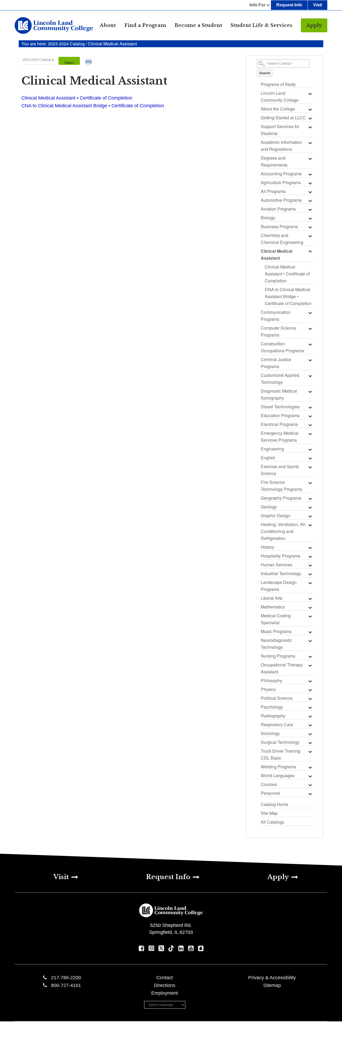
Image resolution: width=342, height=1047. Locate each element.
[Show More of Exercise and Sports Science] (309, 467)
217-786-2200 (66, 977)
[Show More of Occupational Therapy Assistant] (309, 665)
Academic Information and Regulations (281, 145)
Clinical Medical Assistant (276, 254)
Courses (269, 784)
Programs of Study (278, 84)
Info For (257, 5)
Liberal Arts (271, 598)
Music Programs (276, 631)
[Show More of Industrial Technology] (309, 574)
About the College (278, 109)
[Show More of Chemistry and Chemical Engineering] (309, 236)
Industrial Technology (281, 573)
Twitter (161, 948)
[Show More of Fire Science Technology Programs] (309, 483)
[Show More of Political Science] (309, 699)
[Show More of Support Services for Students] (309, 127)
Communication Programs (276, 315)
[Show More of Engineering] (309, 449)
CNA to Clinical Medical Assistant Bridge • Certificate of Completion (288, 296)
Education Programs (280, 415)
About (108, 25)
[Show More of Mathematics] (309, 607)
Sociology (270, 733)
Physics (268, 689)
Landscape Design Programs (279, 585)
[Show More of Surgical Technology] (309, 743)
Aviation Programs (278, 209)
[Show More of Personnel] (309, 794)
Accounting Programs (281, 174)
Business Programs (279, 226)
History (267, 547)
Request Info (289, 5)
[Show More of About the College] (309, 109)
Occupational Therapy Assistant (282, 668)
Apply (314, 25)
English (268, 458)
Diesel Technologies (280, 407)
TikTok (171, 948)
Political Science (277, 698)
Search (264, 73)
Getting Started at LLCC (283, 117)
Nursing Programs (278, 656)
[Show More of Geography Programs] (309, 499)
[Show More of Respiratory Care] (309, 725)
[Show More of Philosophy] (309, 681)
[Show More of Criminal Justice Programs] (309, 360)
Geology (269, 507)
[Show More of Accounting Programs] (309, 174)
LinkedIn (181, 948)
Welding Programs (278, 767)
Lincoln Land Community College (279, 96)
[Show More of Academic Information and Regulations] (309, 143)
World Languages (277, 775)
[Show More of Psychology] (309, 708)
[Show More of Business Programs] (309, 227)
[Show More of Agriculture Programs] (309, 183)
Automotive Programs (281, 200)
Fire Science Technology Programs (281, 485)
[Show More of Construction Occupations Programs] (309, 344)
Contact (164, 977)
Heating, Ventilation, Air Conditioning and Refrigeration (283, 531)
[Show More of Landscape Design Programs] (309, 583)
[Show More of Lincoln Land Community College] (309, 94)
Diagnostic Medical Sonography (279, 394)
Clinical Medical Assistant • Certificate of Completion (287, 274)
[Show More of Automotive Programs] (309, 201)
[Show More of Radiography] (309, 716)
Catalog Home (274, 804)
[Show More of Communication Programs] (309, 313)
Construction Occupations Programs (282, 347)
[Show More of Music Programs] (309, 632)
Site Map (269, 813)
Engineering (272, 449)
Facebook (141, 948)
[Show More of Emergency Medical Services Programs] (309, 434)
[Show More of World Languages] (309, 776)
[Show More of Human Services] (309, 565)
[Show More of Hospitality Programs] (309, 556)
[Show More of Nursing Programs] (309, 657)
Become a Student (198, 25)
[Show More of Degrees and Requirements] (309, 159)
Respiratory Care (277, 724)
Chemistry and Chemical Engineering (282, 238)
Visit (317, 5)
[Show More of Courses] (309, 785)
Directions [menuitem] (164, 985)
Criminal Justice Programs (276, 362)
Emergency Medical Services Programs (279, 436)
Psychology (272, 707)
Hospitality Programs (280, 556)
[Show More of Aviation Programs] (309, 210)
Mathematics (273, 607)
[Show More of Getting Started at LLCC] (309, 118)
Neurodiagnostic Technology (276, 643)
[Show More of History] (309, 548)
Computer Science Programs (278, 331)
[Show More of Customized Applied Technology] (309, 376)
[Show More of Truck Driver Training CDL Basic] (309, 752)
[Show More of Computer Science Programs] (309, 329)
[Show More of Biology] (309, 218)
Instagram (151, 948)
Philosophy (271, 680)
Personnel (270, 793)
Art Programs (273, 191)
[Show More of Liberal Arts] (309, 599)
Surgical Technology (280, 742)
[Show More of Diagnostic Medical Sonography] (309, 392)
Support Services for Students (280, 129)
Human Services (276, 565)
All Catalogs (272, 822)
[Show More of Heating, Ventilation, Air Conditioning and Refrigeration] (309, 525)
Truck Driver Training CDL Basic (280, 754)
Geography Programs (281, 498)
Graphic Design (275, 515)
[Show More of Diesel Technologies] (309, 407)
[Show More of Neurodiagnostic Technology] (309, 641)
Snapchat (201, 948)
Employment (164, 993)
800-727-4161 (66, 985)
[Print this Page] (89, 62)
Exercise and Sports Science (280, 469)
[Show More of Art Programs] (309, 192)
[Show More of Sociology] (309, 734)
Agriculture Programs (281, 182)
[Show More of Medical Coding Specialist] (309, 616)
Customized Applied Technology (280, 378)
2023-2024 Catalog (67, 44)
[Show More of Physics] (309, 690)
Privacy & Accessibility (272, 977)
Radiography (273, 716)
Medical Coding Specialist (276, 619)
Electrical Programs (279, 424)
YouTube (191, 948)
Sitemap (272, 985)
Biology (268, 218)
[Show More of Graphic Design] (309, 516)
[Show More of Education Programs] (309, 416)
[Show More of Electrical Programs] (309, 425)
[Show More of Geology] (309, 507)
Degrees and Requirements (274, 161)
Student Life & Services (261, 25)
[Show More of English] (309, 458)
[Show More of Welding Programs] (309, 767)
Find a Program (145, 25)
